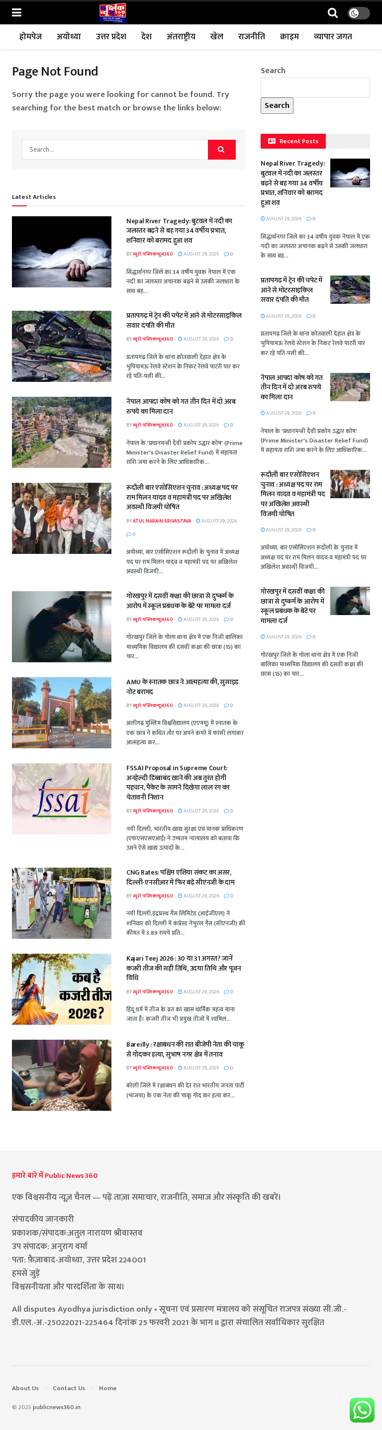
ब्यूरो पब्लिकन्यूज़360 (153, 254)
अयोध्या (69, 37)
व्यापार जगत (333, 37)
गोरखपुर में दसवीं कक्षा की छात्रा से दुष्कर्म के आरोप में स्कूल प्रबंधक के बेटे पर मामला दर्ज (179, 601)
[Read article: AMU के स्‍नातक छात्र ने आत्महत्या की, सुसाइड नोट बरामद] (61, 712)
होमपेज (30, 37)
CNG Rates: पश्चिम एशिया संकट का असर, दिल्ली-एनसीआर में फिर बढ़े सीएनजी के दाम (180, 877)
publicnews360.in (57, 1407)
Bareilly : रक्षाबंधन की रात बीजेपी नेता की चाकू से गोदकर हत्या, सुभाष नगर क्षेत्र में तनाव (185, 1049)
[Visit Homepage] (112, 13)
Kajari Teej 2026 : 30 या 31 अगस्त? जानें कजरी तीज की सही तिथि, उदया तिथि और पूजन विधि (183, 968)
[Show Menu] (16, 13)
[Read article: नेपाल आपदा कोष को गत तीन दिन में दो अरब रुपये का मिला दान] (61, 432)
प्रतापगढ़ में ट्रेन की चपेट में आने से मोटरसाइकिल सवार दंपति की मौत (183, 320)
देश (146, 37)
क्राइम (289, 37)
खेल (216, 37)
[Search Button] (333, 13)
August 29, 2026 (201, 254)
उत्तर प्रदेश (111, 37)
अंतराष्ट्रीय (181, 37)
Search (273, 71)
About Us (25, 1388)
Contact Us (69, 1388)
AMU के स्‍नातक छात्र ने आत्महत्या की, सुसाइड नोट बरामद (182, 687)
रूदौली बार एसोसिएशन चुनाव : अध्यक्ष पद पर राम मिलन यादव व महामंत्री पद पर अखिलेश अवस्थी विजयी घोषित (182, 497)
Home (108, 1388)
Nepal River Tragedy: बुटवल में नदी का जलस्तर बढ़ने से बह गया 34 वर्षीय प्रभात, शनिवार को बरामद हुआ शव (179, 230)
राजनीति (251, 37)
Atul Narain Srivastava (162, 521)
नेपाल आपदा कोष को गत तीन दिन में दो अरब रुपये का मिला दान (181, 406)
